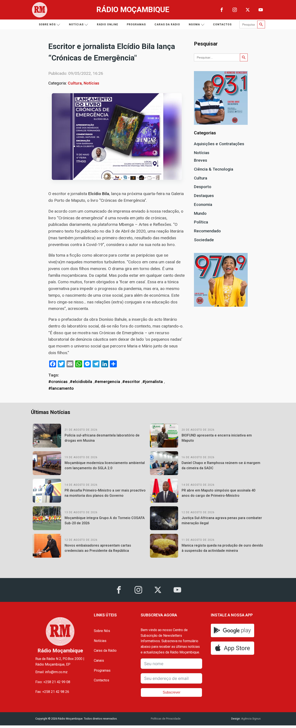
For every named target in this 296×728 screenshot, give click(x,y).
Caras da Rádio (167, 24)
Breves (200, 160)
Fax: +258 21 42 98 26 (52, 692)
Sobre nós (47, 24)
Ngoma (194, 24)
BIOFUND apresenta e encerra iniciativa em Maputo (217, 438)
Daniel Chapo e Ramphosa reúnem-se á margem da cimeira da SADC (221, 465)
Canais (99, 660)
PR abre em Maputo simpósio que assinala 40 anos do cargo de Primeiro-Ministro (218, 493)
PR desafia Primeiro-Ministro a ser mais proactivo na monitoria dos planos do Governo (105, 493)
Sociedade (204, 239)
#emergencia (107, 381)
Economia (203, 204)
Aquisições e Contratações (219, 143)
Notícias (76, 24)
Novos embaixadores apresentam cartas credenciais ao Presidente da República (98, 548)
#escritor (131, 381)
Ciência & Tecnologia (213, 169)
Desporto (202, 186)
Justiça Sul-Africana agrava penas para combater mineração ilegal (222, 520)
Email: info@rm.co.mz (51, 672)
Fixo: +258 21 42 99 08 (52, 682)
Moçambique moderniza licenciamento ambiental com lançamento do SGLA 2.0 (105, 465)
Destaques (204, 195)
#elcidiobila (81, 381)
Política (201, 222)
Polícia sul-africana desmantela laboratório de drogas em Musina (102, 438)
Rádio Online (107, 24)
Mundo (200, 213)
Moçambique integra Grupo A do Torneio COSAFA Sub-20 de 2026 (105, 520)
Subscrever (171, 692)
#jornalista (152, 381)
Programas (136, 24)
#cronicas (58, 381)
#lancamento (61, 388)
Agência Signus (251, 718)
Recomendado (207, 230)
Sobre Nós (102, 631)
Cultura (75, 83)
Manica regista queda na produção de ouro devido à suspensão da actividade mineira (222, 548)
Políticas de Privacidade (166, 718)
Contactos (222, 24)
